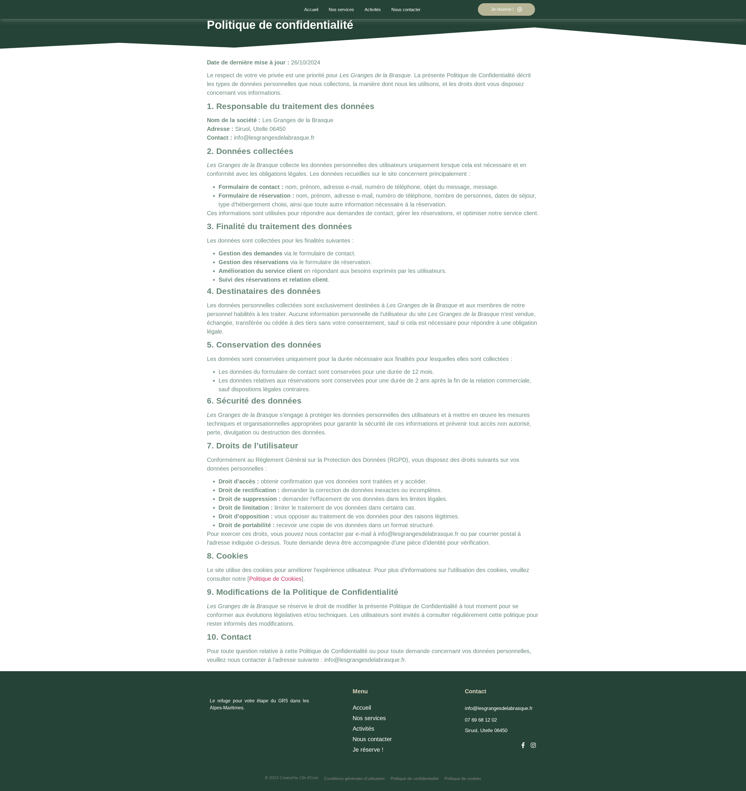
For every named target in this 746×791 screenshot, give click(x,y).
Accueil (362, 707)
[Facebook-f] (523, 745)
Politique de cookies (462, 778)
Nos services (369, 718)
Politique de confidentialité (414, 778)
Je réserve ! (368, 749)
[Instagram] (533, 745)
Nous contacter (372, 739)
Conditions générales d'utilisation (354, 778)
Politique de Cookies (275, 579)
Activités (363, 728)
